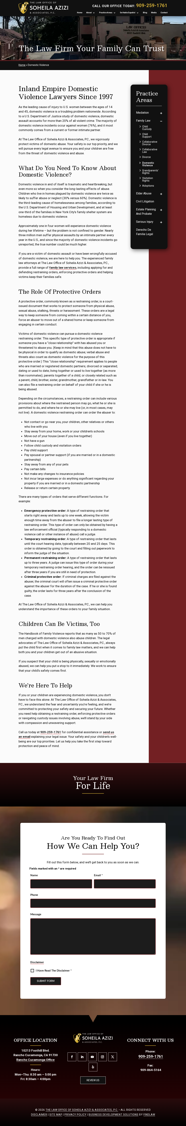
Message (35, 914)
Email (98, 875)
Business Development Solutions (113, 1114)
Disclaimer (37, 962)
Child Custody (147, 127)
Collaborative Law (149, 150)
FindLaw (149, 1114)
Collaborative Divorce (149, 143)
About (89, 13)
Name (34, 875)
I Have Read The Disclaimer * (54, 970)
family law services (62, 267)
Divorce (146, 157)
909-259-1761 (151, 5)
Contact (164, 13)
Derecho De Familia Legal (144, 232)
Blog (145, 13)
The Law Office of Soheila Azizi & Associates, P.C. (82, 1109)
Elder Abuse (143, 193)
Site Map (55, 1114)
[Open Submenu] (161, 113)
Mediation (142, 112)
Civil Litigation (145, 201)
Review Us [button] (93, 1080)
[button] (180, 1120)
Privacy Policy (75, 1114)
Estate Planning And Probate (146, 211)
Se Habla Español (127, 13)
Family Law (143, 120)
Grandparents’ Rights (150, 171)
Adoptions (148, 185)
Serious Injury (144, 221)
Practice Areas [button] (105, 13)
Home (79, 13)
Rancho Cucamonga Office (35, 1060)
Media (154, 13)
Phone (34, 895)
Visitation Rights (147, 179)
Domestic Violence (148, 164)
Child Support (146, 135)
